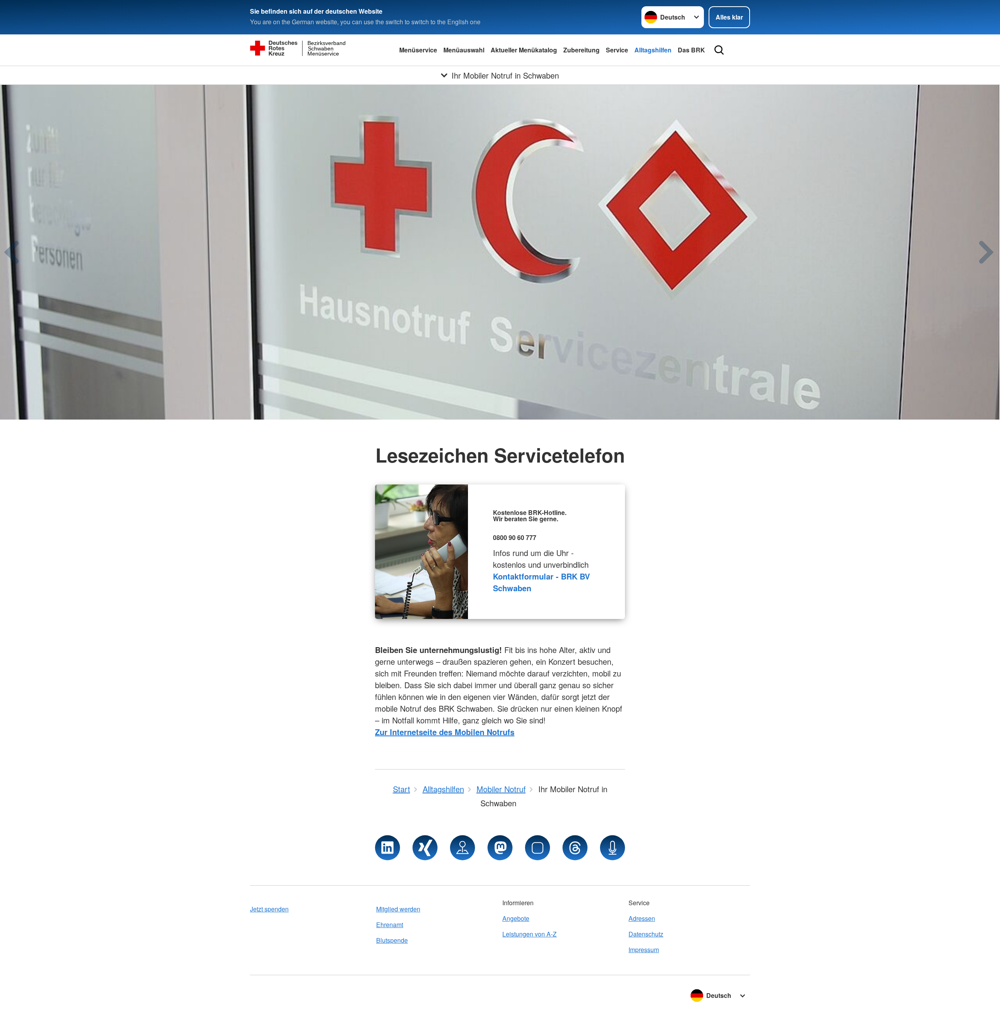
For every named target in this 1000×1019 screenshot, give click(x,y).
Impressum (644, 949)
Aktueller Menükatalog (524, 49)
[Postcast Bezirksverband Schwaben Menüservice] (612, 847)
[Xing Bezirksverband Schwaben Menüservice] (425, 847)
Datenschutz (646, 933)
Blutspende (392, 940)
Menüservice (418, 49)
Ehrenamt (389, 924)
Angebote (515, 918)
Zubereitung (581, 49)
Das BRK (691, 49)
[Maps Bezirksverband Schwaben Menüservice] (462, 847)
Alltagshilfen (652, 49)
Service (617, 49)
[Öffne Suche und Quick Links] (719, 50)
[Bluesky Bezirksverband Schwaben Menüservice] (537, 847)
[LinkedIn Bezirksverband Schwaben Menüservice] (387, 847)
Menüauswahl (463, 49)
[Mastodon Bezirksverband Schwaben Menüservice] (500, 847)
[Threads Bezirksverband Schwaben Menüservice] (575, 847)
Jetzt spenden (269, 908)
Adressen (642, 918)
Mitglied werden (398, 908)
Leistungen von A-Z (529, 933)
